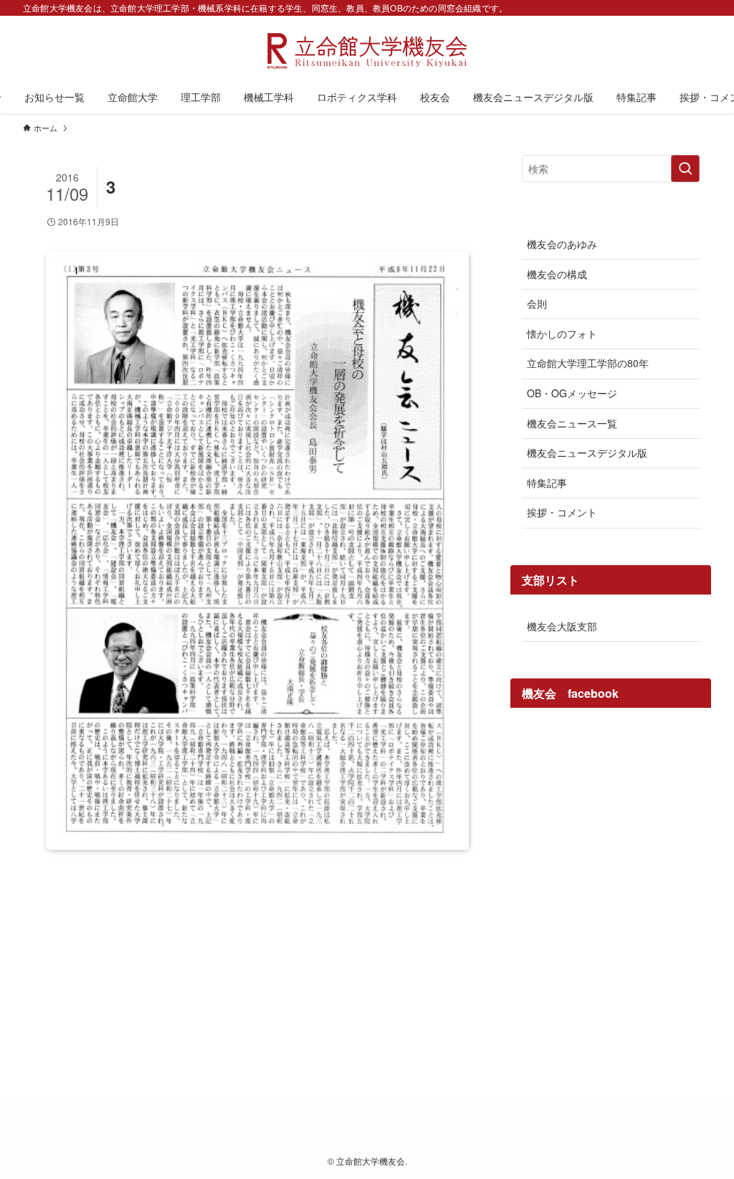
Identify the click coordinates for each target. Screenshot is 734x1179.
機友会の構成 (557, 274)
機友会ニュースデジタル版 (587, 452)
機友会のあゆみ (562, 244)
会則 (537, 303)
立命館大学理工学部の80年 (588, 363)
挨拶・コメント (562, 512)
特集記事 (547, 482)
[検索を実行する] (685, 168)
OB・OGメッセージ (572, 393)
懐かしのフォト (562, 333)
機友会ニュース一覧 (572, 423)
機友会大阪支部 (562, 626)
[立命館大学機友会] (367, 51)
